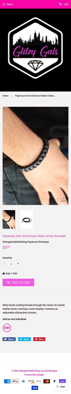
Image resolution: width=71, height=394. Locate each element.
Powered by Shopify (34, 374)
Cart (65, 4)
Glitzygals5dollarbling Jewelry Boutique (38, 370)
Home (5, 95)
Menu (10, 4)
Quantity (7, 257)
